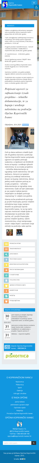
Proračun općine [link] (15, 243)
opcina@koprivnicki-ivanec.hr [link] (19, 436)
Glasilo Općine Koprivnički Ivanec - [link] (21, 347)
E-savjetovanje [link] (14, 274)
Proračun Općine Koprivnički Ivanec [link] (20, 413)
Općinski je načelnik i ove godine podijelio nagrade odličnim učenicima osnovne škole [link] (18, 73)
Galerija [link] (20, 390)
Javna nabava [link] (14, 254)
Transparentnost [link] (15, 248)
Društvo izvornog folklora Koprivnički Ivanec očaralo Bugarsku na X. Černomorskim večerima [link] (18, 66)
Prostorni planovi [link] (16, 259)
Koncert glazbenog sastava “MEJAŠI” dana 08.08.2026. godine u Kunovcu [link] (18, 60)
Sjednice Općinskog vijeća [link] (18, 285)
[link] (36, 7)
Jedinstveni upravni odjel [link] (20, 405)
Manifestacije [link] (14, 290)
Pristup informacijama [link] (17, 269)
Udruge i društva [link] (19, 393)
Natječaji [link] (12, 295)
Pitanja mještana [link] (15, 300)
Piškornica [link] (20, 385)
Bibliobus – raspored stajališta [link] (20, 334)
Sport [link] (20, 387)
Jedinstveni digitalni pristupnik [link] (19, 264)
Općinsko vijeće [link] (19, 407)
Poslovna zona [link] (15, 280)
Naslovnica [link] (20, 382)
